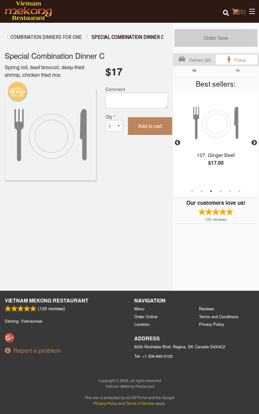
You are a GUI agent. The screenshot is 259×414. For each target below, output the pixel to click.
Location (141, 324)
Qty (110, 116)
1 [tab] (192, 191)
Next (254, 143)
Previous (177, 143)
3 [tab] (211, 191)
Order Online (145, 317)
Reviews (206, 309)
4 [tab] (220, 191)
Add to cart (150, 126)
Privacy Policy (211, 324)
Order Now (216, 37)
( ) (242, 11)
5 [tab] (230, 191)
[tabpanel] (216, 135)
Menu (139, 309)
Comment (115, 89)
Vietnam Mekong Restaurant (46, 300)
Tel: (153, 356)
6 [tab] (239, 191)
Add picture (17, 91)
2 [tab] (201, 191)
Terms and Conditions (218, 317)
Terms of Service (140, 403)
